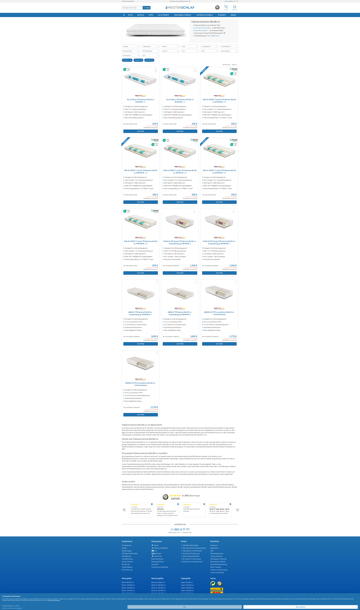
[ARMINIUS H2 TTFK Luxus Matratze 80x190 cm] (140, 363)
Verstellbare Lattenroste (182, 15)
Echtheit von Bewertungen (219, 570)
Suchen (148, 8)
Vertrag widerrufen (216, 556)
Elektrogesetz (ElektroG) (218, 559)
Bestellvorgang (127, 551)
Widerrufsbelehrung (216, 553)
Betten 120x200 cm (128, 588)
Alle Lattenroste (163, 15)
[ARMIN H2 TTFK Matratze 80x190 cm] (180, 293)
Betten (130, 15)
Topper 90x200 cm (187, 582)
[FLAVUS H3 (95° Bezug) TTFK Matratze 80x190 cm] (180, 222)
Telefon (209, 36)
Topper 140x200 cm (187, 585)
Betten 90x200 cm (128, 582)
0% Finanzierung (127, 570)
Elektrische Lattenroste (205, 15)
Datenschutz (214, 548)
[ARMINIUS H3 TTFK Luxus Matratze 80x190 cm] (219, 293)
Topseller (234, 65)
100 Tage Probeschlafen (203, 28)
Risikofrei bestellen (201, 30)
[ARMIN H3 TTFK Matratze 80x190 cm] (140, 293)
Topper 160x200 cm (187, 588)
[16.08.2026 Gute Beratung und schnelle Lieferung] (168, 503)
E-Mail (217, 36)
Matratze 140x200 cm (158, 590)
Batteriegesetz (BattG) (217, 562)
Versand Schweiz (127, 562)
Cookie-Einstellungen (217, 572)
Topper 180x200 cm (187, 590)
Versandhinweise (127, 559)
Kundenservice (126, 545)
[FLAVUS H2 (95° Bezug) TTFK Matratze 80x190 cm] (219, 222)
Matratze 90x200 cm (158, 582)
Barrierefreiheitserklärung (218, 564)
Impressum (214, 545)
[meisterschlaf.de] (180, 6)
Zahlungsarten (126, 556)
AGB (211, 551)
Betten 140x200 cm (128, 590)
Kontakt (124, 548)
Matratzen (140, 15)
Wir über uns (126, 564)
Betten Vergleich (215, 567)
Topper (151, 15)
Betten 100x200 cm (128, 585)
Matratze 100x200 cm (158, 585)
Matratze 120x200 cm (158, 588)
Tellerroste (222, 15)
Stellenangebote (127, 567)
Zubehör (233, 15)
